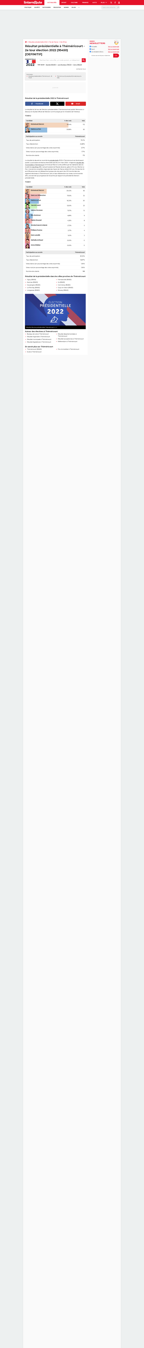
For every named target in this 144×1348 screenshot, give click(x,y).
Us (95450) (61, 282)
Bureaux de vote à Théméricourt (38, 334)
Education (57, 7)
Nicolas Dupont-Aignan (39, 225)
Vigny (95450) (31, 279)
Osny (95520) (77, 65)
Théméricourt (61, 76)
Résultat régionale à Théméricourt (38, 337)
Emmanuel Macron (37, 124)
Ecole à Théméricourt (34, 352)
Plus (103, 2)
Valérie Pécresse (37, 210)
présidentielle (53, 160)
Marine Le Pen (36, 129)
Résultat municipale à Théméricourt (39, 339)
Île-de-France (53, 42)
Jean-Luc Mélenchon (38, 195)
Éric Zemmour (36, 215)
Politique (27, 7)
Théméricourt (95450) (34, 349)
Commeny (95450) (64, 285)
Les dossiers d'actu (97, 52)
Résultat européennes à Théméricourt (71, 339)
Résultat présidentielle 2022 (38, 42)
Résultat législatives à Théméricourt (39, 342)
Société (37, 7)
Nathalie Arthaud (37, 240)
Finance (85, 2)
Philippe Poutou (36, 230)
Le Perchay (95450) (33, 287)
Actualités (51, 2)
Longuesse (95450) (33, 290)
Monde (66, 7)
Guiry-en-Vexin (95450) (65, 287)
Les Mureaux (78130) (64, 65)
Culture (74, 2)
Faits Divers (46, 7)
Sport (63, 2)
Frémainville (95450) (64, 279)
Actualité (94, 46)
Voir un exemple (113, 46)
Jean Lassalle (35, 235)
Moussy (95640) (63, 290)
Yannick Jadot (36, 205)
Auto (94, 2)
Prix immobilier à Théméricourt (68, 349)
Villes (74, 7)
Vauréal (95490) (51, 65)
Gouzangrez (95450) (33, 285)
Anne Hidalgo (35, 245)
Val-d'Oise (63, 42)
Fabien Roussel (36, 220)
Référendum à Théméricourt (67, 341)
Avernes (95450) (32, 282)
